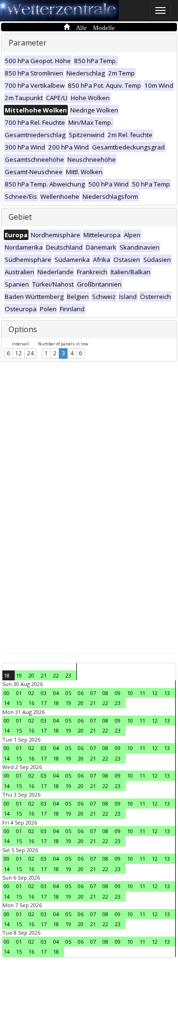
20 (31, 675)
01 (19, 692)
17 (44, 702)
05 (68, 692)
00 (6, 692)
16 (31, 702)
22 (56, 675)
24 (30, 353)
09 (118, 692)
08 (105, 692)
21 (44, 675)
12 (18, 353)
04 (56, 692)
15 (19, 702)
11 (142, 692)
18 (6, 675)
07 (93, 692)
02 (31, 692)
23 (68, 675)
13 (167, 692)
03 (44, 692)
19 (19, 675)
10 (130, 692)
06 (81, 692)
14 (6, 702)
